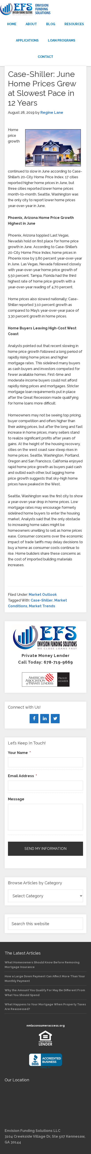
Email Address (22, 776)
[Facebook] (34, 718)
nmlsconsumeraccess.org (46, 1025)
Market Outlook (43, 594)
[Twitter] (55, 718)
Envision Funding (45, 9)
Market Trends (42, 606)
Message (16, 799)
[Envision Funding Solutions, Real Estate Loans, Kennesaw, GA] (45, 1061)
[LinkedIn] (44, 718)
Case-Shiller (42, 600)
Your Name (19, 753)
